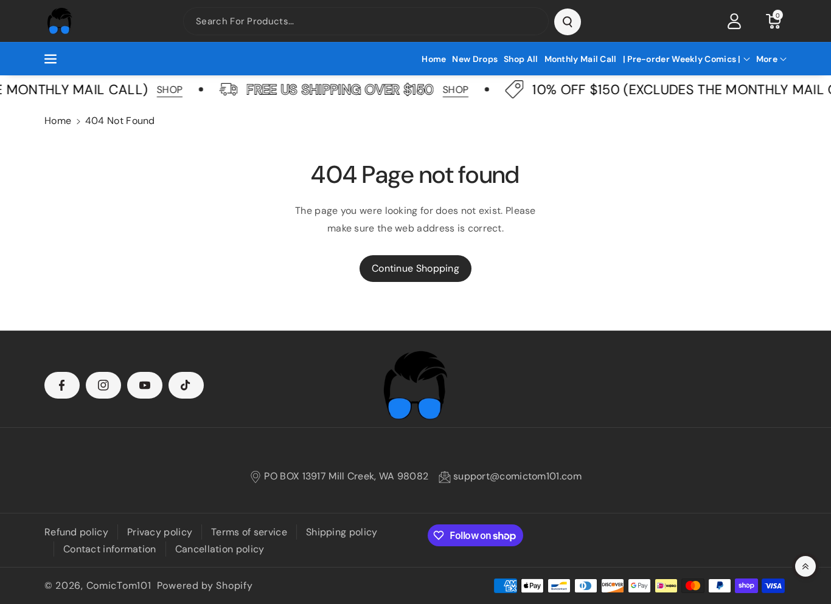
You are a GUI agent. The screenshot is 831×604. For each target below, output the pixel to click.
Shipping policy (342, 532)
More (766, 58)
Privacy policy (159, 532)
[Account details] (734, 21)
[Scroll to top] (805, 566)
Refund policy (76, 532)
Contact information (109, 549)
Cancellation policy (220, 549)
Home (57, 120)
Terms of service (249, 532)
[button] (773, 21)
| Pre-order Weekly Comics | (682, 58)
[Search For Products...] (567, 22)
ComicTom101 (118, 585)
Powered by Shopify (205, 585)
